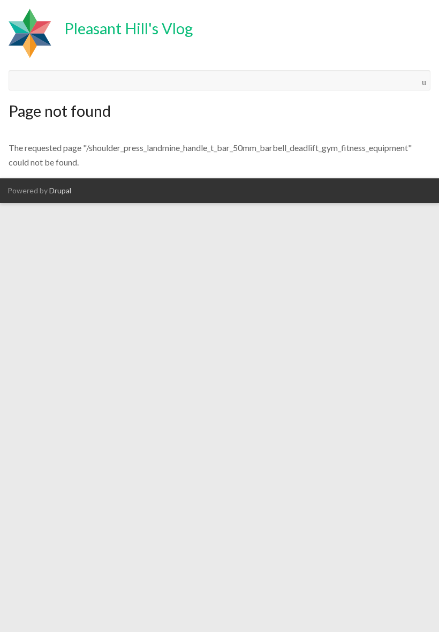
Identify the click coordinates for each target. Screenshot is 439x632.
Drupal (60, 190)
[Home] (30, 35)
